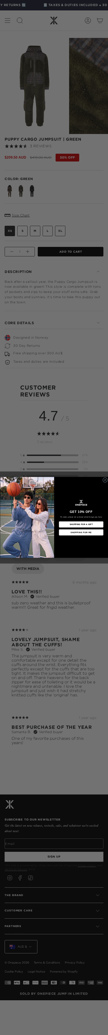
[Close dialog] (105, 480)
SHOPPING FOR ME (81, 532)
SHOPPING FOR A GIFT (80, 524)
